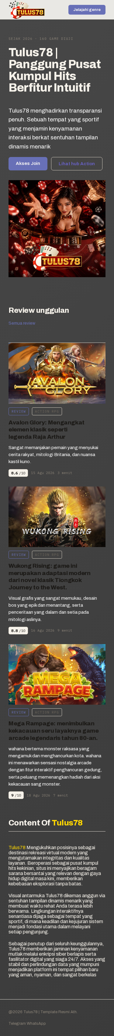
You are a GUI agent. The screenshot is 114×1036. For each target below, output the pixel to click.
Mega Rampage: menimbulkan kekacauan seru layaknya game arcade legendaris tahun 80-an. (53, 730)
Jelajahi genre (87, 10)
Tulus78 (30, 1012)
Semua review (22, 323)
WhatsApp (36, 1023)
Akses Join (28, 163)
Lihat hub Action (77, 163)
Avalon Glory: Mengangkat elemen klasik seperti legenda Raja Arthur (47, 429)
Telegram (17, 1023)
